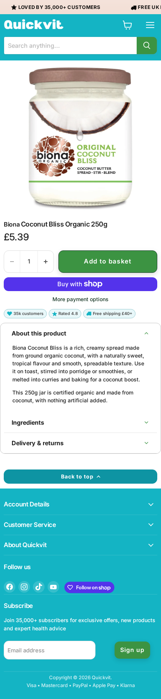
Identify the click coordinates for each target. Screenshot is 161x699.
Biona (11, 224)
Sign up (132, 649)
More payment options (80, 299)
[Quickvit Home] (34, 24)
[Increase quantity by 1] (46, 261)
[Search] (147, 45)
